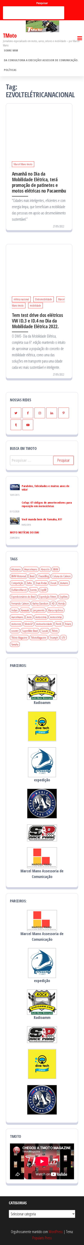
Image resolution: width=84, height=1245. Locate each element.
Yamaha (14, 644)
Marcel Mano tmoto (23, 164)
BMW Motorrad (18, 576)
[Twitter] (16, 413)
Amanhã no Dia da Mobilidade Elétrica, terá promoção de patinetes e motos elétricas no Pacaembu (39, 182)
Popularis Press (42, 1238)
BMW (55, 569)
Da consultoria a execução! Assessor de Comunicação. (41, 60)
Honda (61, 603)
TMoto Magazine (19, 637)
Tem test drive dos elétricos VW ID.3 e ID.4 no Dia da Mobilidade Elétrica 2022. (37, 321)
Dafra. (29, 583)
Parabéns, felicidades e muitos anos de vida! (45, 487)
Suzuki (44, 631)
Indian (14, 610)
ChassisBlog (43, 576)
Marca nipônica (55, 610)
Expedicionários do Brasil (23, 597)
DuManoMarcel (19, 590)
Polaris (68, 624)
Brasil (32, 576)
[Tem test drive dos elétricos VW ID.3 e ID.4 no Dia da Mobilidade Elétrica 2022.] (39, 265)
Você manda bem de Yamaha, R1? (42, 519)
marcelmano (17, 617)
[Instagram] (39, 413)
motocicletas (56, 617)
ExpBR (43, 590)
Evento (33, 590)
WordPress (56, 1231)
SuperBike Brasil (30, 631)
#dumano (16, 569)
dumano (64, 583)
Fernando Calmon (20, 603)
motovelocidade (44, 624)
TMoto (10, 35)
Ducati (53, 583)
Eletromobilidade (43, 299)
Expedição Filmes (47, 597)
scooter (15, 631)
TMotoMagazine (38, 637)
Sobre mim (11, 50)
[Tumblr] (16, 424)
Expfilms (64, 597)
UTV (63, 637)
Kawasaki (25, 610)
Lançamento (39, 610)
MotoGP (29, 624)
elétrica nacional (21, 299)
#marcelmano (30, 569)
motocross (16, 624)
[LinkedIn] (51, 413)
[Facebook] (27, 413)
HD (53, 603)
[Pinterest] (63, 413)
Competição (17, 583)
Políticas (10, 70)
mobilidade (35, 305)
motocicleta (40, 617)
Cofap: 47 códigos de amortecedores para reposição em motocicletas (47, 504)
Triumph (54, 637)
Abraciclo (45, 569)
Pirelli (58, 624)
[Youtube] (27, 424)
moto (29, 617)
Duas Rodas (41, 583)
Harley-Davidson (40, 603)
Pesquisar (42, 3)
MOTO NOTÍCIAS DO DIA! (24, 532)
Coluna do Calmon (61, 576)
